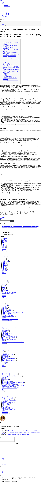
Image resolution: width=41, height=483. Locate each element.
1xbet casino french (5, 261)
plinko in (3, 366)
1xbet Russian (4, 269)
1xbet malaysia (4, 264)
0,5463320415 (4, 242)
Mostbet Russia (4, 346)
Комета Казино (5, 411)
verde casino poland (5, 404)
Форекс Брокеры (5, 412)
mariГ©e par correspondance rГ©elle (8, 339)
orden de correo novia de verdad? (7, 354)
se (2, 380)
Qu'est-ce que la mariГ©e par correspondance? (10, 374)
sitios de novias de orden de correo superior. (9, 388)
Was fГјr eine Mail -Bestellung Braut (8, 409)
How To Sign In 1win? (7, 53)
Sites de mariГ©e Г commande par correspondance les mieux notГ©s (14, 385)
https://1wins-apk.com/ (4, 113)
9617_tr (3, 274)
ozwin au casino (5, 355)
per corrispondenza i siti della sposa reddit (9, 360)
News (3, 351)
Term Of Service (5, 464)
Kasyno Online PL (5, 331)
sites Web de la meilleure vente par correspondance (10, 387)
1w (2, 250)
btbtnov (3, 301)
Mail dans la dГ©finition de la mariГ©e (8, 337)
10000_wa (4, 244)
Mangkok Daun (4, 470)
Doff (7, 12)
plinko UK (4, 367)
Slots (3, 390)
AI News (3, 278)
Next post (1, 218)
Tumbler (5, 10)
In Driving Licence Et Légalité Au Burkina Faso (11, 54)
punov (3, 371)
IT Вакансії (4, 328)
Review (3, 378)
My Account (4, 462)
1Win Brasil (4, 251)
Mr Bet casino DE (5, 348)
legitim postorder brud (6, 335)
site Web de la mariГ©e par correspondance (9, 384)
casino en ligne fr (5, 305)
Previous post (2, 217)
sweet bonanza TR (5, 396)
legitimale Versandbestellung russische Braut (9, 336)
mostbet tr (3, 347)
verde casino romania (5, 405)
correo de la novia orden (6, 314)
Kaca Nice (8, 13)
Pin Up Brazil (4, 362)
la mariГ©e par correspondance (7, 333)
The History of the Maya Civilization (8, 397)
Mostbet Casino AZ (5, 344)
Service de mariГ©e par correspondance (9, 383)
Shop (3, 3)
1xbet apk (3, 259)
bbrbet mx (4, 291)
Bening (7, 11)
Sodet (5, 9)
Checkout (3, 463)
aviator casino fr (5, 282)
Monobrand (4, 343)
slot (2, 389)
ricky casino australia (5, 379)
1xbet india (4, 262)
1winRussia (4, 258)
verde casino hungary (5, 403)
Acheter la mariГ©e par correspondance (9, 277)
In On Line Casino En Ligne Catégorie (9, 65)
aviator (3, 279)
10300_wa (4, 248)
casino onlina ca (5, 306)
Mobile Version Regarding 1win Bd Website (10, 66)
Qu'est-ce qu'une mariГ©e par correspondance (10, 373)
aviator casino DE (5, 281)
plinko (3, 365)
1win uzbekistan (5, 257)
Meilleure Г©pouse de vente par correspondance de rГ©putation (13, 342)
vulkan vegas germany (6, 407)
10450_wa (4, 249)
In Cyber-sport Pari (6, 74)
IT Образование (5, 329)
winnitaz (3, 410)
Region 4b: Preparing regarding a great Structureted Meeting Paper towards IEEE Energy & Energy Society (20, 226)
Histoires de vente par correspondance (8, 327)
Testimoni (3, 461)
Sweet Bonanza (4, 395)
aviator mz (4, 285)
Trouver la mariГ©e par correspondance (9, 400)
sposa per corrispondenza (6, 393)
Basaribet (3, 289)
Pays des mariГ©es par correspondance (8, 358)
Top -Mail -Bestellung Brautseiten (8, 398)
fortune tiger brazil (5, 323)
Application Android (6, 59)
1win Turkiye (4, 256)
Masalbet (3, 340)
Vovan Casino (4, 406)
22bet (3, 272)
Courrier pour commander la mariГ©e (8, 316)
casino (3, 303)
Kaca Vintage (6, 5)
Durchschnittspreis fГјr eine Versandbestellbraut (10, 319)
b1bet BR (3, 287)
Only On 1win (5, 44)
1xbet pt (3, 266)
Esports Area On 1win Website (8, 47)
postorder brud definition (6, 369)
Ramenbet (4, 377)
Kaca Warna (8, 14)
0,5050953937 (4, 241)
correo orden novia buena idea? (7, 315)
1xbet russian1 (4, 270)
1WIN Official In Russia (6, 255)
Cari (0, 219)
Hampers (5, 4)
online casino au (5, 352)
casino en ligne (4, 304)
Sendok (5, 7)
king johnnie (4, 332)
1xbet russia (4, 268)
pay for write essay (5, 357)
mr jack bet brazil (5, 349)
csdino (3, 318)
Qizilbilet (3, 372)
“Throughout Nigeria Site (7, 60)
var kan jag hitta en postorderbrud (7, 402)
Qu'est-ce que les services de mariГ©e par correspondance (12, 375)
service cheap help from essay (7, 381)
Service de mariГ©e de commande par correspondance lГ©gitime (13, 382)
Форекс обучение (5, 413)
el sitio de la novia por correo (7, 320)
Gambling (3, 325)
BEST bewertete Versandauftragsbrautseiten (9, 292)
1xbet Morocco (4, 265)
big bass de (4, 295)
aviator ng (3, 286)
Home (3, 2)
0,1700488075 (4, 240)
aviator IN (4, 283)
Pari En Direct (5, 75)
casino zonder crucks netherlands (7, 310)
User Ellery (7, 26)
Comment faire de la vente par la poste (8, 313)
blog (3, 297)
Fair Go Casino (4, 321)
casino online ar (4, 307)
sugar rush (4, 394)
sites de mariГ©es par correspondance (8, 386)
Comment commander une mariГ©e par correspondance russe (12, 312)
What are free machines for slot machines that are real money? (12, 228)
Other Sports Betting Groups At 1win (9, 55)
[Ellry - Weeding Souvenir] (1, 0)
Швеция (3, 414)
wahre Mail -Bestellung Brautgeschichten (9, 408)
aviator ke (3, 284)
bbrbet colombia (5, 290)
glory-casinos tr (4, 326)
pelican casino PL (5, 359)
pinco (3, 364)
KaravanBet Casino (5, 330)
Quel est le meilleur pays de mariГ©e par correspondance (11, 376)
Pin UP (3, 361)
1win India (4, 254)
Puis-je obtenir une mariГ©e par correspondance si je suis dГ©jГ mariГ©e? (15, 370)
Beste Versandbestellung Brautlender (8, 293)
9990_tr (3, 276)
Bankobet (3, 288)
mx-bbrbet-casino (5, 350)
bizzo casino (4, 296)
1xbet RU (3, 267)
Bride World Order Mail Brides (7, 300)
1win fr (3, 253)
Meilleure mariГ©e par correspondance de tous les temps (11, 341)
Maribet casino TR (5, 338)
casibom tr (4, 302)
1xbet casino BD (5, 260)
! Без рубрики (4, 238)
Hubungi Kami (4, 16)
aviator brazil (4, 280)
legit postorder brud (5, 334)
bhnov (3, 294)
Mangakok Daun (7, 6)
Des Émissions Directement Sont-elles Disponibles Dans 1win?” (9, 64)
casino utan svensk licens (6, 309)
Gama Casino (4, 324)
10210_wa (4, 247)
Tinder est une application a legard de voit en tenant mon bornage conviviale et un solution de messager (19, 227)
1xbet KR (3, 263)
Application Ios (5, 48)
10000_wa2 (4, 245)
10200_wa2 (4, 246)
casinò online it (4, 308)
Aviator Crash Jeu (6, 51)
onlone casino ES (5, 353)
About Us (3, 15)
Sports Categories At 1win (7, 73)
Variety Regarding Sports (7, 76)
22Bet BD (4, 273)
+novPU (3, 239)
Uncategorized (4, 401)
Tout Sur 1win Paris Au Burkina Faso (9, 77)
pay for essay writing (5, 356)
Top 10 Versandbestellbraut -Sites (7, 399)
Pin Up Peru (4, 363)
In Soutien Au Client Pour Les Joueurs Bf (10, 52)
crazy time (4, 317)
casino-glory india (5, 311)
